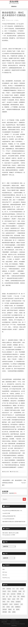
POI (22, 599)
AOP (4, 588)
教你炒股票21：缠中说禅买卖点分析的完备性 (8, 483)
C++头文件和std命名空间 (8, 518)
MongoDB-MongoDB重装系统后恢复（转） (12, 510)
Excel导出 (14, 591)
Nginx (9, 599)
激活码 (17, 609)
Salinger (8, 623)
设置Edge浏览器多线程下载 (8, 516)
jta (6, 596)
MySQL (4, 599)
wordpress (16, 604)
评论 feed (4, 574)
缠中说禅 (13, 471)
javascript (13, 593)
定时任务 (5, 609)
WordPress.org (6, 577)
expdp (20, 591)
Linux (14, 596)
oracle (13, 599)
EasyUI (4, 591)
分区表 (8, 606)
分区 (4, 606)
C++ (14, 588)
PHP (18, 599)
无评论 (16, 20)
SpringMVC (5, 604)
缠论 (17, 471)
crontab (22, 588)
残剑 (4, 20)
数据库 (10, 609)
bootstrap (9, 588)
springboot (18, 601)
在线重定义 (17, 606)
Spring (12, 601)
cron (17, 588)
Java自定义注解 (6, 513)
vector (11, 604)
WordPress (14, 625)
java (8, 593)
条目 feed (4, 572)
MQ (18, 596)
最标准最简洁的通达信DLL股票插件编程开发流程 (13, 521)
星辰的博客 (14, 2)
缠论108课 (6, 471)
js (23, 593)
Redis (4, 601)
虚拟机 (13, 612)
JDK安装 (19, 593)
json (3, 596)
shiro (8, 601)
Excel (9, 591)
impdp (4, 593)
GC (24, 591)
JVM (10, 596)
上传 (21, 604)
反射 (12, 606)
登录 (15, 493)
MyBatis (23, 596)
